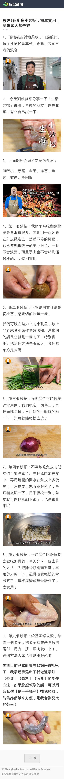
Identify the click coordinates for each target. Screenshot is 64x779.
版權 (36, 773)
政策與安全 (17, 773)
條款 (26, 773)
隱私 (31, 773)
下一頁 (32, 758)
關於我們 (6, 773)
